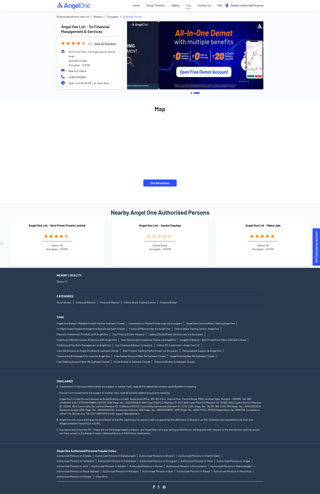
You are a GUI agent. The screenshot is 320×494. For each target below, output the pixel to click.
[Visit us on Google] (160, 487)
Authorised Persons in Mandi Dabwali (78, 471)
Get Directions (160, 183)
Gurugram (113, 16)
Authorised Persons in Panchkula (232, 471)
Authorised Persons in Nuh (157, 471)
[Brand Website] (165, 487)
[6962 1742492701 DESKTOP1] (316, 247)
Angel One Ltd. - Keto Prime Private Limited (57, 225)
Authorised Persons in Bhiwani (157, 455)
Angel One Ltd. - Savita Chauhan (160, 225)
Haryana (98, 16)
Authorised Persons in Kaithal (109, 466)
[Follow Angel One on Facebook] (154, 487)
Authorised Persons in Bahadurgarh (115, 455)
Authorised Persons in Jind (72, 466)
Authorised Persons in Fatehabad (117, 461)
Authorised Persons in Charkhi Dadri (199, 455)
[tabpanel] (195, 55)
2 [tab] (197, 93)
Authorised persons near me (73, 16)
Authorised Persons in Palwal (193, 471)
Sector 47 (62, 281)
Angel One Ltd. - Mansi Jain (263, 225)
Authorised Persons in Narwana (121, 471)
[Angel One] (73, 5)
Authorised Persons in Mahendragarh (231, 466)
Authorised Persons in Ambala (74, 455)
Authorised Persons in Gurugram (158, 461)
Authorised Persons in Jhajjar (233, 461)
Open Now (103, 83)
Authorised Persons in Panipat (74, 476)
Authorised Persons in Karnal (146, 466)
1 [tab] (191, 93)
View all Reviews (105, 43)
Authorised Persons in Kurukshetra (186, 466)
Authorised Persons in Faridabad (75, 461)
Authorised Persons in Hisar (197, 461)
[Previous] (2, 243)
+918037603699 (77, 77)
